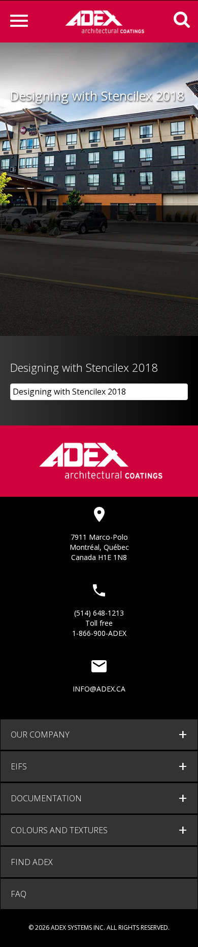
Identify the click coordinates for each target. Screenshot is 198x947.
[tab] (99, 734)
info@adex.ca (99, 689)
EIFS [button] (19, 766)
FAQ (18, 893)
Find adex (32, 862)
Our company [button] (40, 734)
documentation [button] (46, 798)
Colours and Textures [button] (59, 830)
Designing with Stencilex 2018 (69, 391)
